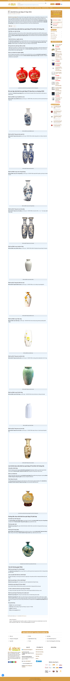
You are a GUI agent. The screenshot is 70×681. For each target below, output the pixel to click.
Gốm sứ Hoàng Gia (11, 652)
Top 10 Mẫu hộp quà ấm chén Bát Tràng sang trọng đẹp (58, 112)
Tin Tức (51, 7)
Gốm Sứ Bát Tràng (38, 7)
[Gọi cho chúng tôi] (14, 662)
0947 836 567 (56, 14)
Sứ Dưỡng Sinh (53, 38)
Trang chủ (19, 7)
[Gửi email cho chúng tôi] (61, 0)
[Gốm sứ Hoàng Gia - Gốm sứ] (12, 4)
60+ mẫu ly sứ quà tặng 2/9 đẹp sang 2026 (57, 125)
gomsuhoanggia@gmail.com (57, 22)
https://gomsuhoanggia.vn (27, 649)
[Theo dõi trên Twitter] (60, 0)
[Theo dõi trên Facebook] (9, 662)
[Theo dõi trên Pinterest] (15, 662)
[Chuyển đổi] (61, 31)
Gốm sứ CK (31, 7)
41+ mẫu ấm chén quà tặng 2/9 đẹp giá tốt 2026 (57, 107)
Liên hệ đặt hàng (58, 51)
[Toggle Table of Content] (14, 26)
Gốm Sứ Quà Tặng (45, 7)
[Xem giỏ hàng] (61, 4)
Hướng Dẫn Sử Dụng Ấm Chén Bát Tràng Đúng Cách (58, 116)
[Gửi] (45, 3)
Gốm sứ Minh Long (25, 7)
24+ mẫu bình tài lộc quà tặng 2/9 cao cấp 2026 (58, 121)
